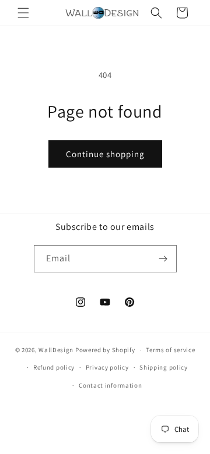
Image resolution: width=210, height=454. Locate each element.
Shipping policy (163, 367)
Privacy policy (107, 367)
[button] (23, 13)
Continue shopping (105, 153)
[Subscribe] (163, 258)
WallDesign (56, 350)
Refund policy (54, 367)
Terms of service (170, 350)
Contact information (110, 385)
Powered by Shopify (105, 350)
